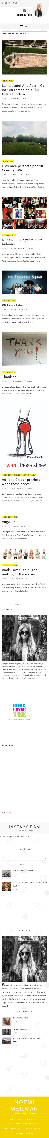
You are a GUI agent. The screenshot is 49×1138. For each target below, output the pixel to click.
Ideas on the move (33, 1128)
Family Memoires (16, 1119)
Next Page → (19, 605)
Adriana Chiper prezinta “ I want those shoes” (23, 482)
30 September (16, 248)
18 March (14, 175)
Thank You (10, 377)
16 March (14, 310)
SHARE (24, 98)
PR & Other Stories (13, 1128)
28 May (13, 98)
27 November (16, 381)
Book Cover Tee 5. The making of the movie (19, 572)
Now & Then (8, 81)
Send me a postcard (24, 1133)
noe (6, 98)
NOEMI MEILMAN (24, 1105)
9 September (16, 488)
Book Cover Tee (10, 475)
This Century (9, 235)
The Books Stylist (20, 1018)
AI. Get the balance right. (23, 870)
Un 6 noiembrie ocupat (22, 1029)
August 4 (9, 522)
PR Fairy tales (13, 305)
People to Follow (27, 475)
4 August (14, 526)
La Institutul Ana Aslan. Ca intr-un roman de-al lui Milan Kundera (23, 89)
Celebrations (9, 372)
